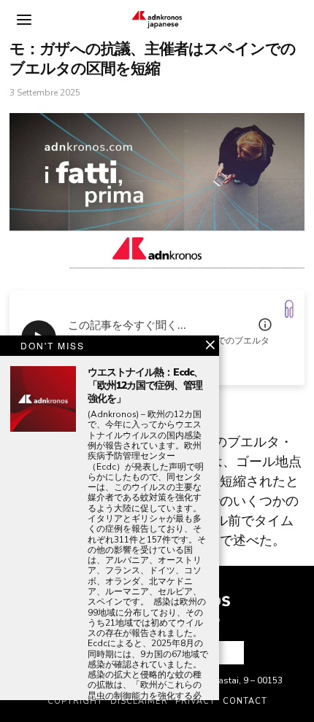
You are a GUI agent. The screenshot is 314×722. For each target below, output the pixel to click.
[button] (227, 652)
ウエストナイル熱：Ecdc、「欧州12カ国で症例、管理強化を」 (145, 385)
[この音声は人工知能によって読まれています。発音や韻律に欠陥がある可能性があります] (265, 324)
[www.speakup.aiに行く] (289, 309)
